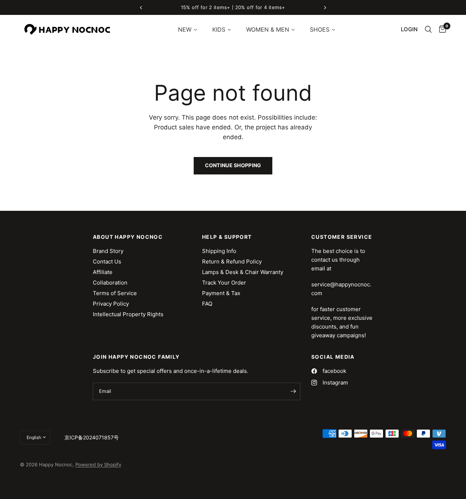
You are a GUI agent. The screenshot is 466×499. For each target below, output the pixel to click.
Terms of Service (115, 293)
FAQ (207, 303)
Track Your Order (224, 282)
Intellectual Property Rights (128, 314)
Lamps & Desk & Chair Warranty (242, 272)
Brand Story (108, 251)
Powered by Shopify (98, 464)
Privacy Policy (111, 303)
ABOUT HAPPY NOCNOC (128, 237)
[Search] (428, 29)
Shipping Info (219, 251)
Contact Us (107, 261)
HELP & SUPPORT (227, 237)
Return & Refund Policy (232, 261)
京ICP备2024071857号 (91, 437)
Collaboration (110, 282)
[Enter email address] (293, 391)
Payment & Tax (221, 293)
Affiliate (102, 272)
